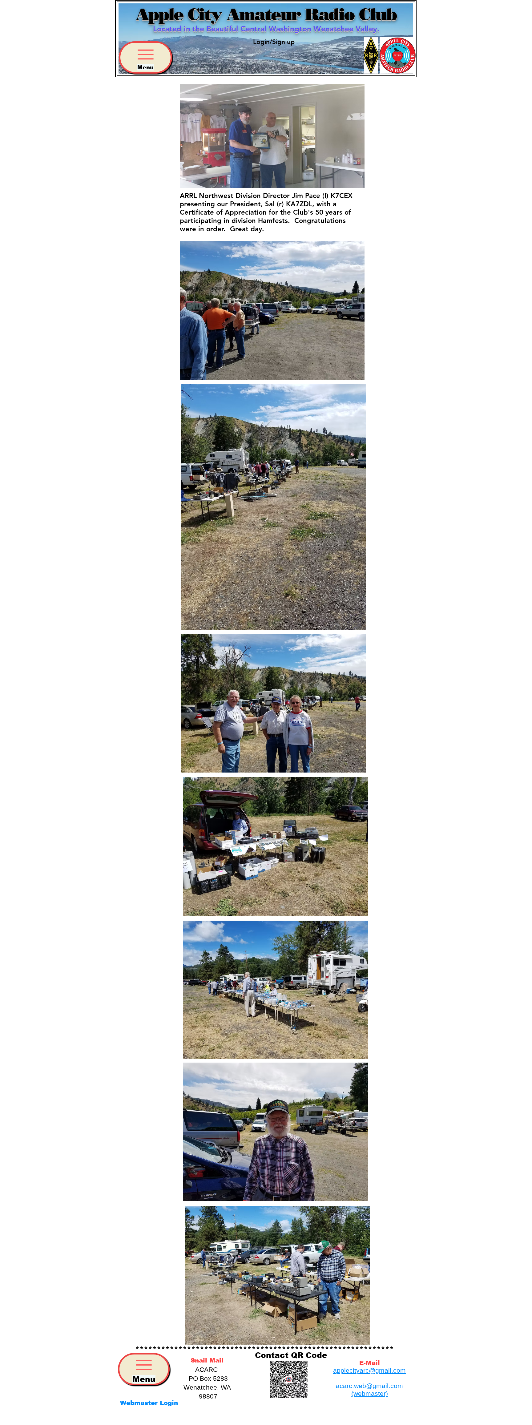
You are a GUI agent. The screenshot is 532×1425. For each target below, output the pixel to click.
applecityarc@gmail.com (369, 1370)
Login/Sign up (274, 42)
